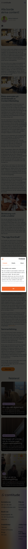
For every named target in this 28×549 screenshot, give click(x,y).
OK (13, 288)
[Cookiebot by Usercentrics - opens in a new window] (19, 259)
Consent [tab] (5, 263)
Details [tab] (13, 263)
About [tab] (22, 263)
